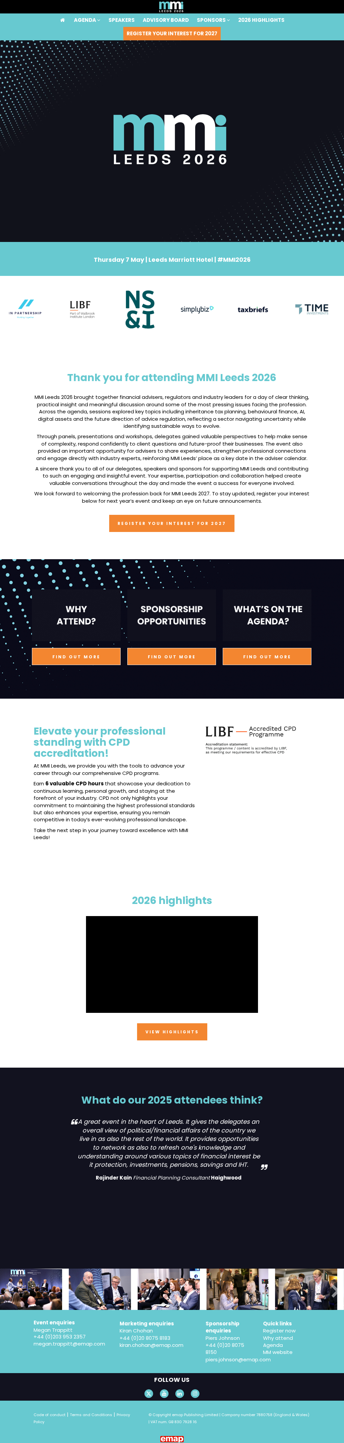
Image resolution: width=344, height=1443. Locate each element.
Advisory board (166, 6)
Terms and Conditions (91, 1414)
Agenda (85, 6)
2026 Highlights (261, 6)
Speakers (122, 6)
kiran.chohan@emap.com (151, 1345)
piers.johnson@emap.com (238, 1359)
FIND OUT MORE (76, 657)
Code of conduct (50, 1414)
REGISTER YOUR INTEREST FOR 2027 (172, 33)
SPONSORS (212, 6)
